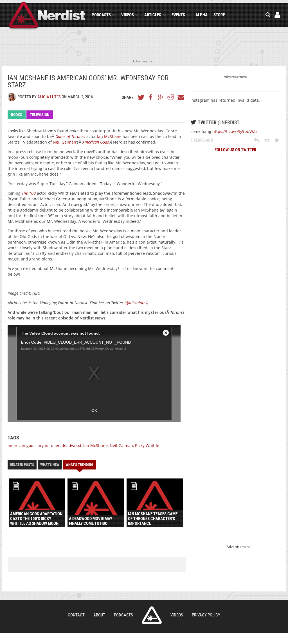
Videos (127, 14)
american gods (21, 445)
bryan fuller (48, 445)
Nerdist (47, 15)
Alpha (201, 14)
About (99, 615)
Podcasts (101, 14)
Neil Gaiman (64, 142)
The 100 (29, 193)
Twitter (141, 97)
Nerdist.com (152, 615)
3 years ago (201, 140)
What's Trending (79, 464)
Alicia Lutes (49, 96)
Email (180, 97)
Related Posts (22, 464)
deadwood (71, 445)
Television (40, 114)
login (277, 15)
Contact (76, 615)
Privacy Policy (206, 615)
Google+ (161, 97)
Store (219, 14)
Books (16, 114)
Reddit (170, 97)
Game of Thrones (70, 136)
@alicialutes (136, 302)
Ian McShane (109, 136)
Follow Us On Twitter (235, 149)
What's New (49, 464)
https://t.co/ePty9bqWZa (235, 131)
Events (178, 14)
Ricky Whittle (147, 445)
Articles (152, 14)
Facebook (151, 97)
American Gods (95, 142)
